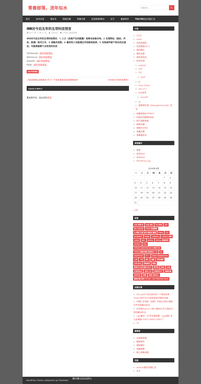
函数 (153, 259)
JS (139, 81)
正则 (168, 267)
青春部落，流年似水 (47, 8)
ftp (167, 232)
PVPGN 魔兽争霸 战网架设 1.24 (146, 252)
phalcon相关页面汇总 (145, 19)
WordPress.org (143, 160)
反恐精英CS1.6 (97, 19)
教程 (154, 263)
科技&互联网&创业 (145, 117)
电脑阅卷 (140, 348)
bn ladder (138, 228)
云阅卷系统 (141, 338)
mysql (150, 240)
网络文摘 (67, 19)
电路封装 (168, 271)
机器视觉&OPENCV (145, 113)
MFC (143, 240)
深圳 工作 (148, 271)
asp (166, 225)
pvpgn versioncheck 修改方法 (147, 248)
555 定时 (158, 225)
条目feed (140, 153)
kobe (147, 236)
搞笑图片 (140, 345)
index (65, 32)
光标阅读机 (141, 42)
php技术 (142, 92)
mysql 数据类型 (162, 240)
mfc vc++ (143, 88)
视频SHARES (142, 127)
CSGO (139, 35)
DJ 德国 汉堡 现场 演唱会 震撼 (145, 232)
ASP (140, 68)
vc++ (147, 256)
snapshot (138, 256)
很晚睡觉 (146, 263)
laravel (155, 236)
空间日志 (137, 275)
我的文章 (140, 53)
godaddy (138, 236)
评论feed (140, 157)
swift (143, 77)
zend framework (160, 256)
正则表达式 (138, 271)
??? (137, 323)
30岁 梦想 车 (138, 225)
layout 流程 (166, 236)
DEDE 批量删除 (151, 228)
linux (136, 240)
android (142, 65)
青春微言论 (141, 135)
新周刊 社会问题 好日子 (142, 267)
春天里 (156, 267)
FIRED (160, 232)
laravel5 (144, 97)
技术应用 (40, 19)
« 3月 (135, 210)
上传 (135, 259)
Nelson (55, 32)
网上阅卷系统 (142, 120)
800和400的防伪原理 (117, 79)
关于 (112, 19)
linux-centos (144, 85)
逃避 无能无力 (154, 275)
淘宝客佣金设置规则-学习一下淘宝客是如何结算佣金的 (53, 79)
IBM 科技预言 (46, 53)
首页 (28, 19)
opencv (137, 244)
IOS (140, 72)
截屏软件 (125, 19)
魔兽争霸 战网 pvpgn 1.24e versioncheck (151, 279)
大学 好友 (137, 263)
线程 (144, 275)
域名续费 (160, 259)
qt (139, 101)
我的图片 (140, 49)
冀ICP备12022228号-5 (82, 378)
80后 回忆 (149, 225)
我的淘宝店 (141, 57)
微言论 (53, 19)
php (145, 244)
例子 (147, 259)
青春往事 (81, 19)
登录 (49, 97)
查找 (162, 267)
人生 (141, 259)
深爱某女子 (158, 271)
